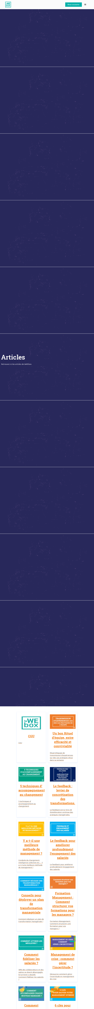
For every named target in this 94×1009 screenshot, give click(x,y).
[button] (85, 4)
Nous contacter (74, 4)
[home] (9, 5)
